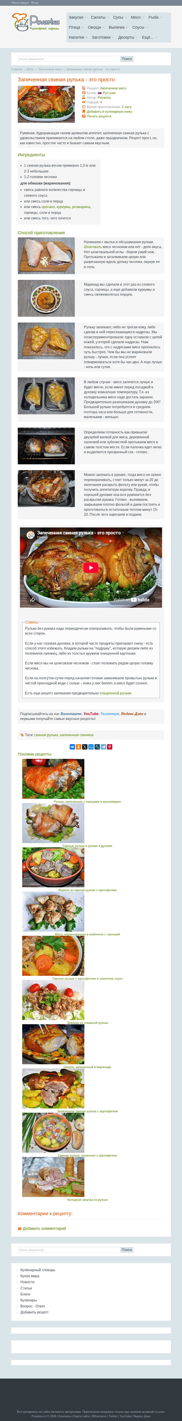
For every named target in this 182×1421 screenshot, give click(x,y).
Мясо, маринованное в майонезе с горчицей (87, 934)
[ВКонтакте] (72, 747)
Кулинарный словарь (37, 1270)
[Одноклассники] (78, 747)
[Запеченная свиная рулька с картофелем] (87, 1088)
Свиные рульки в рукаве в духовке (87, 846)
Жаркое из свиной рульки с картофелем (87, 890)
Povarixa (104, 97)
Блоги (25, 1294)
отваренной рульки (115, 693)
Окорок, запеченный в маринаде (87, 1067)
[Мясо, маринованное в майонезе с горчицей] (87, 912)
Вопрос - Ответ (32, 1306)
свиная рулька (46, 735)
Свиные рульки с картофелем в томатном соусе (87, 978)
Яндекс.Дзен (141, 1416)
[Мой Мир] (91, 747)
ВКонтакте (99, 1416)
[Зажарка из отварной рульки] (87, 1000)
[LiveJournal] (97, 747)
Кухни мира (29, 1276)
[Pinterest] (109, 747)
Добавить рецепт (34, 1312)
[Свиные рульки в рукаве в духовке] (87, 823)
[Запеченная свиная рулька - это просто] (46, 104)
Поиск (127, 59)
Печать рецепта (99, 116)
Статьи (26, 1288)
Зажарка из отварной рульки (87, 1022)
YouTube (125, 1416)
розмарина (81, 207)
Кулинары (28, 1300)
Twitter (113, 1416)
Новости (27, 1282)
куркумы (63, 207)
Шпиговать (93, 247)
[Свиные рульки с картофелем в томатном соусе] (87, 956)
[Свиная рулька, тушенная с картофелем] (87, 1133)
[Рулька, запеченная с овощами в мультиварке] (87, 779)
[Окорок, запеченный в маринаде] (87, 1044)
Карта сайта (82, 1416)
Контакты (65, 1416)
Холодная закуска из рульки (87, 1199)
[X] (84, 747)
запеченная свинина (76, 735)
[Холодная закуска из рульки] (87, 1177)
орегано (48, 207)
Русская (109, 93)
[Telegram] (103, 747)
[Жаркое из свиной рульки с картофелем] (87, 867)
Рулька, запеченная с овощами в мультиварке (87, 801)
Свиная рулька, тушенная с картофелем (87, 1155)
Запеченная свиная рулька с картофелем (87, 1111)
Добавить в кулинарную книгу (109, 111)
